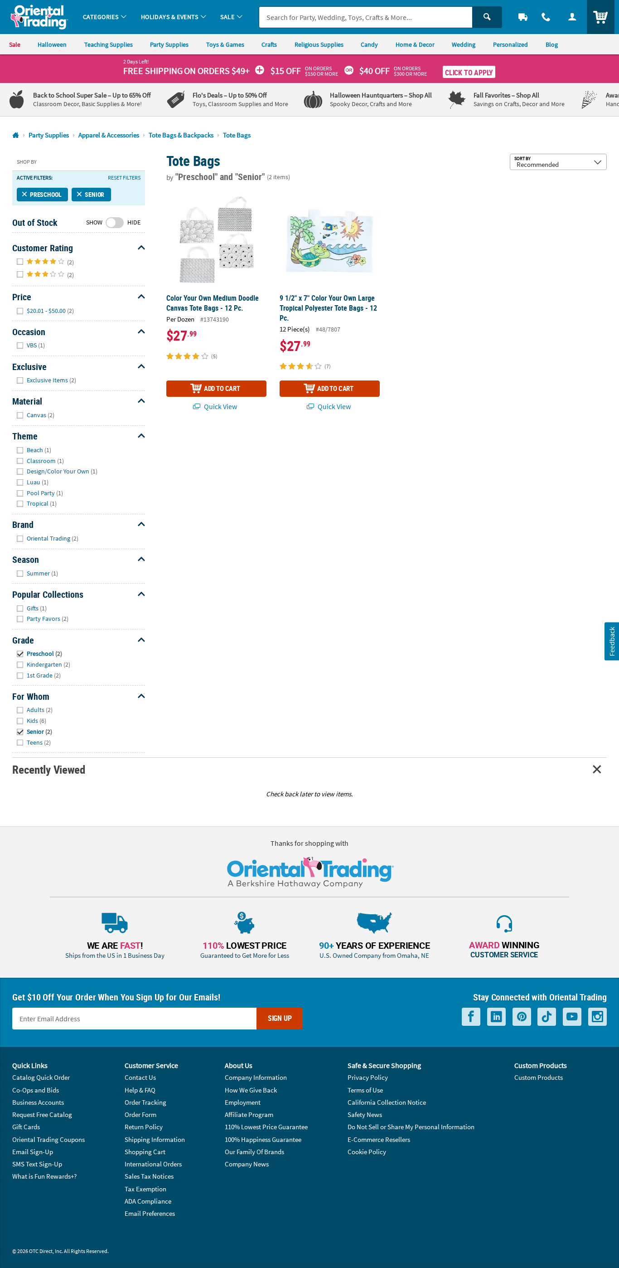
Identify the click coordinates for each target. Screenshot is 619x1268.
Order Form (140, 1114)
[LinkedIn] (496, 1017)
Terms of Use (365, 1090)
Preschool (45, 194)
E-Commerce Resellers (379, 1139)
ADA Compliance (148, 1201)
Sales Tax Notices (149, 1176)
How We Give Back (251, 1090)
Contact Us (140, 1077)
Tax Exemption (145, 1189)
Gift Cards (26, 1126)
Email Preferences (150, 1213)
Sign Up (280, 1018)
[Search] (487, 17)
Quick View (220, 406)
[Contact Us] (546, 17)
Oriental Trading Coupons (48, 1139)
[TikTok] (546, 1017)
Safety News (365, 1114)
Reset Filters (124, 177)
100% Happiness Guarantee (263, 1139)
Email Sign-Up (32, 1151)
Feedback (611, 641)
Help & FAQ (140, 1090)
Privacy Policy (368, 1077)
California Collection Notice (387, 1102)
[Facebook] (471, 1017)
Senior (94, 194)
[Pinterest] (522, 1017)
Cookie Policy (367, 1151)
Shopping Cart (145, 1151)
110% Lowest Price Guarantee (266, 1126)
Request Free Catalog (42, 1114)
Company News (247, 1164)
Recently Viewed (48, 769)
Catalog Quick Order (41, 1077)
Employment (243, 1102)
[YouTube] (572, 1017)
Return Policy (144, 1126)
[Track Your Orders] (523, 17)
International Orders (153, 1164)
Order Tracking (145, 1102)
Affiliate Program (249, 1114)
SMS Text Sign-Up (37, 1164)
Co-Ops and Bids (35, 1090)
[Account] (572, 17)
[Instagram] (597, 1017)
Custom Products (538, 1077)
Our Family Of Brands (254, 1151)
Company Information (256, 1077)
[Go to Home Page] (15, 135)
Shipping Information (155, 1139)
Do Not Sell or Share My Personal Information (411, 1126)
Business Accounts (38, 1102)
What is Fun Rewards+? (44, 1176)
